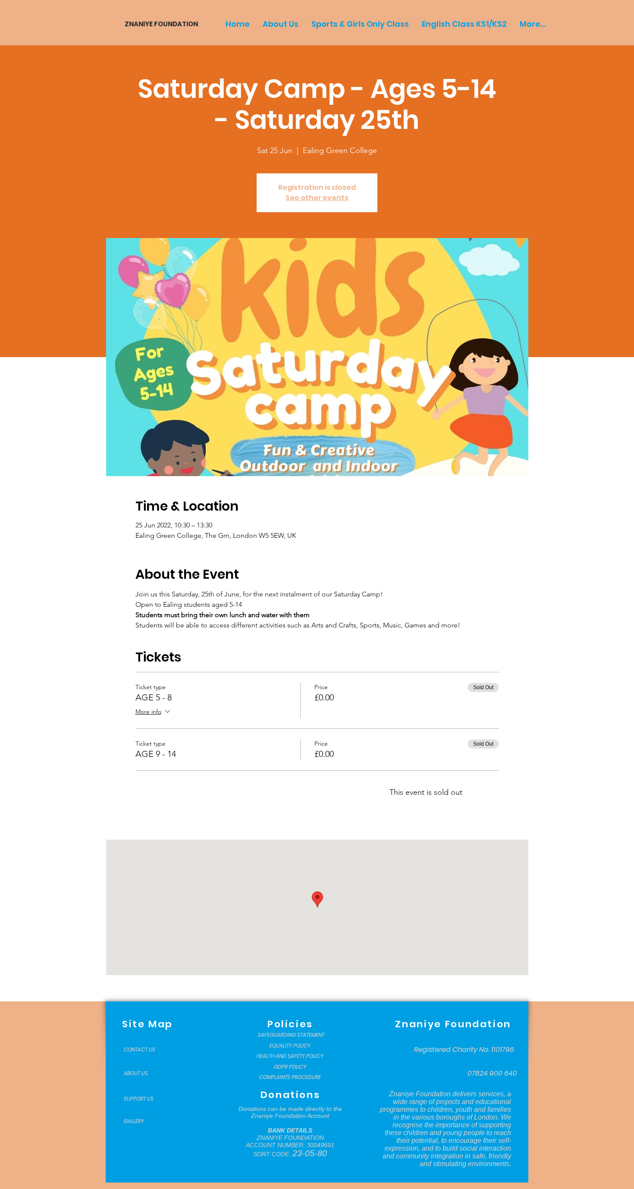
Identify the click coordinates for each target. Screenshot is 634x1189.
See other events (317, 198)
